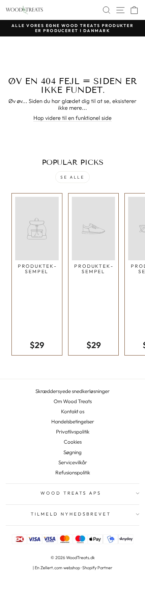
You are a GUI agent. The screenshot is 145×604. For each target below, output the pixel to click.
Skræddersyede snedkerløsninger (72, 391)
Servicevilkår (72, 462)
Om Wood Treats (73, 401)
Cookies (73, 442)
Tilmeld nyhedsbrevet (71, 514)
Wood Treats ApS (71, 493)
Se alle (72, 177)
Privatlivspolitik (72, 431)
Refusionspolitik (72, 472)
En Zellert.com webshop (57, 567)
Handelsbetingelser (72, 421)
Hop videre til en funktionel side (72, 117)
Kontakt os (72, 411)
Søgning (72, 452)
